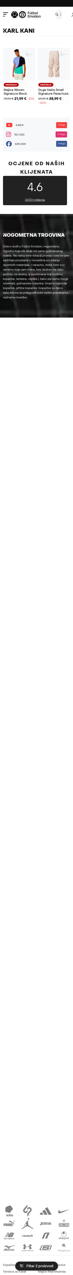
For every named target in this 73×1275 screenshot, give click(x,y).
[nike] (64, 1210)
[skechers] (45, 1247)
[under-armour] (27, 1247)
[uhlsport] (64, 1235)
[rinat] (45, 1235)
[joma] (45, 1222)
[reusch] (27, 1235)
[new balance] (9, 1235)
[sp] (27, 1210)
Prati (62, 124)
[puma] (9, 1222)
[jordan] (27, 1222)
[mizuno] (9, 1247)
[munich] (64, 1222)
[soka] (9, 1210)
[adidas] (45, 1210)
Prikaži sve (64, 1250)
